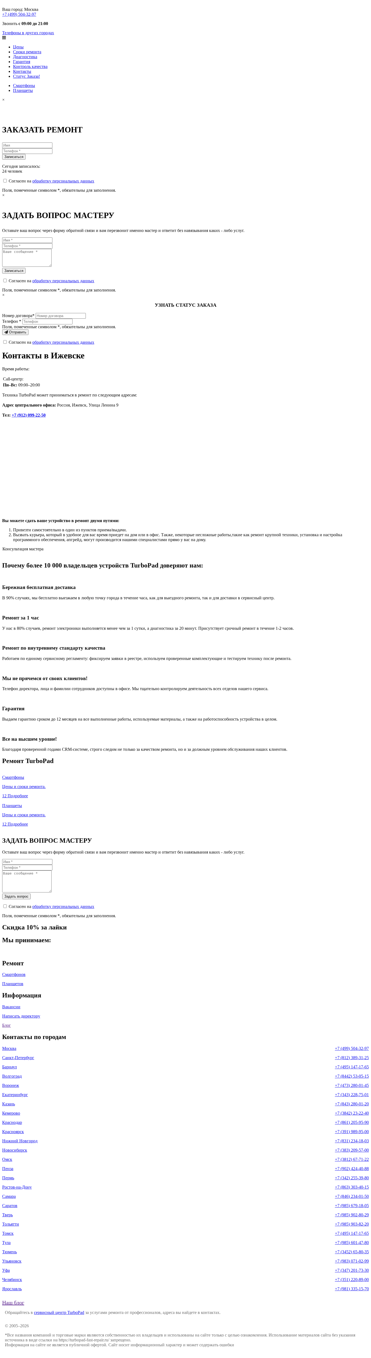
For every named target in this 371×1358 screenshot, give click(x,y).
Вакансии (11, 1006)
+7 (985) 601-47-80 (352, 1242)
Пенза (7, 1168)
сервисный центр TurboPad (59, 1312)
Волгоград (12, 1076)
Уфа (6, 1270)
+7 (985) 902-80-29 (352, 1215)
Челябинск (12, 1279)
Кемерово (11, 1113)
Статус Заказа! (26, 76)
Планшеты (23, 90)
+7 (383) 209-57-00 (352, 1150)
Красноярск (13, 1131)
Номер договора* (18, 315)
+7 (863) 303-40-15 (352, 1187)
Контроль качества (30, 66)
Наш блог (13, 1303)
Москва (9, 1048)
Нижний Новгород (19, 1141)
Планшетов (12, 983)
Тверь (7, 1215)
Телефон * (11, 321)
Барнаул (9, 1067)
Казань (8, 1104)
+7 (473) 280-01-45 (352, 1085)
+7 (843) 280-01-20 (352, 1104)
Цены (18, 47)
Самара (9, 1196)
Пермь (8, 1178)
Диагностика (25, 56)
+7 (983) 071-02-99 (352, 1261)
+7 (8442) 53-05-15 (352, 1076)
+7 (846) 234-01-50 (352, 1196)
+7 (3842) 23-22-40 (352, 1113)
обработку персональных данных (63, 181)
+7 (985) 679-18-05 (352, 1205)
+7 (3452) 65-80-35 (352, 1252)
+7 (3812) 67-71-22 (352, 1159)
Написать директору (21, 1016)
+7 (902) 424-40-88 (352, 1168)
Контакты (22, 71)
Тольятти (10, 1224)
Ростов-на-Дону (17, 1187)
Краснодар (12, 1122)
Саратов (9, 1205)
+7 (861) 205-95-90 (352, 1122)
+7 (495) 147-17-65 (352, 1067)
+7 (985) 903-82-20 (352, 1224)
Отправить (17, 332)
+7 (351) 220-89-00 (352, 1279)
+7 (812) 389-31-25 (352, 1057)
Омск (7, 1159)
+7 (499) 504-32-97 (19, 14)
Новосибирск (14, 1150)
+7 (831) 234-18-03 (352, 1141)
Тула (6, 1242)
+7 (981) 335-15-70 (352, 1288)
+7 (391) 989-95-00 (352, 1131)
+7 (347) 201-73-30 (352, 1270)
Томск (8, 1233)
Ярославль (12, 1288)
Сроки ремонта (27, 51)
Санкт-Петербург (18, 1057)
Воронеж (10, 1085)
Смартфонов (14, 974)
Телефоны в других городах (28, 32)
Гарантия (21, 61)
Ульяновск (11, 1261)
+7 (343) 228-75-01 (352, 1094)
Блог (6, 1025)
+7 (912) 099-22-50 (29, 415)
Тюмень (9, 1252)
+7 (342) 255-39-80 (352, 1178)
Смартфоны (24, 85)
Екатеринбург (15, 1094)
